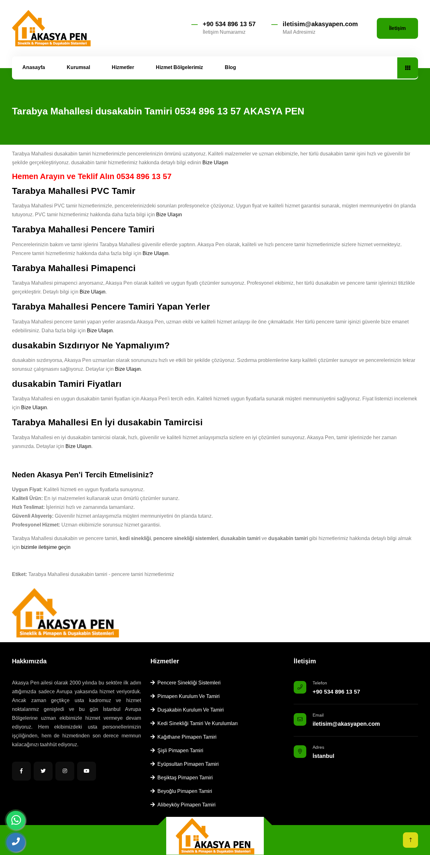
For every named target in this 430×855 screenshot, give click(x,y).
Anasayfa (33, 67)
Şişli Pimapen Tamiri (179, 750)
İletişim (397, 28)
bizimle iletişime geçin (46, 547)
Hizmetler (123, 67)
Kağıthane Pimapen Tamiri (186, 737)
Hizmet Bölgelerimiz (179, 67)
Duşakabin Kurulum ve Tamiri (189, 709)
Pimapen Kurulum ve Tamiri (187, 696)
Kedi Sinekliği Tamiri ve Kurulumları (196, 723)
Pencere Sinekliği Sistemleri (188, 682)
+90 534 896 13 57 (229, 23)
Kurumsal (78, 67)
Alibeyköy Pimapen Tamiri (185, 804)
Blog (230, 67)
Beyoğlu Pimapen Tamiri (183, 791)
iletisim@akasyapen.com (320, 23)
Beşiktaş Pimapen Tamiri (184, 777)
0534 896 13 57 (144, 176)
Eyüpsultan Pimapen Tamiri (187, 764)
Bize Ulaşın (215, 162)
